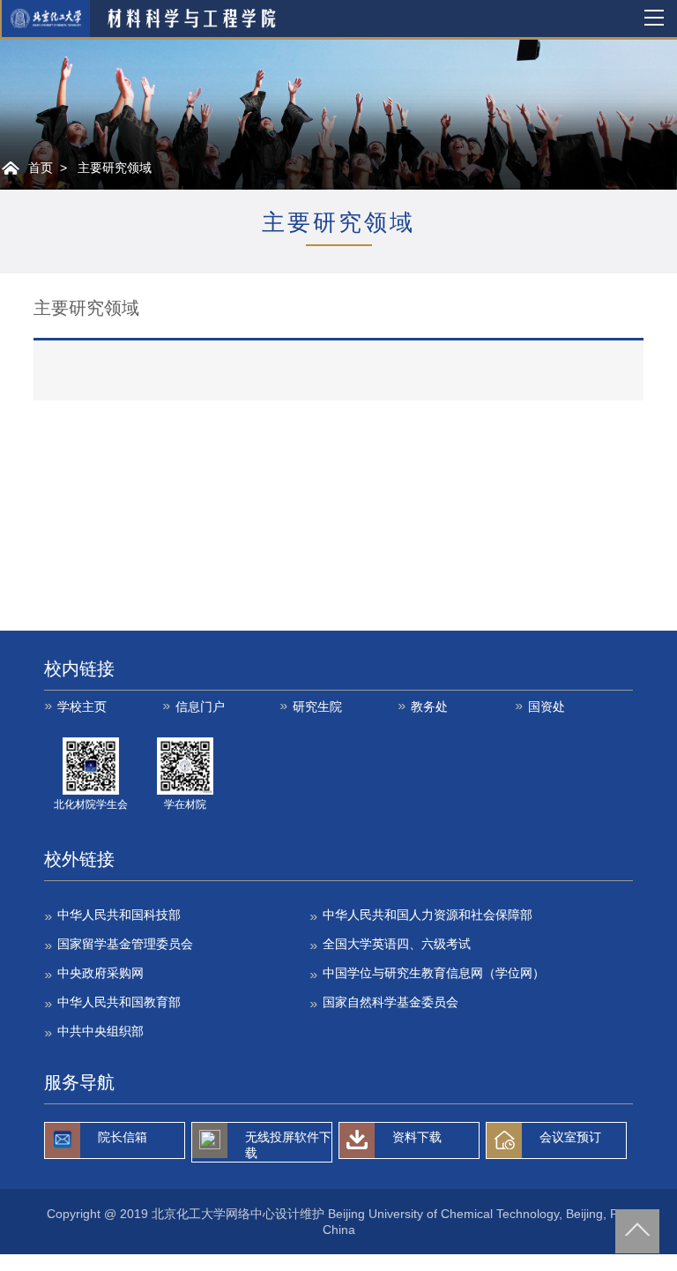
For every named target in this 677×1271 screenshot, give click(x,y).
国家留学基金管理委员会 (125, 944)
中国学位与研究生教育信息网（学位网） (434, 973)
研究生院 (317, 706)
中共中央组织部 (100, 1031)
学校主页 (82, 706)
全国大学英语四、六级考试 (397, 944)
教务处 (429, 706)
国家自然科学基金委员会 (390, 1002)
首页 (40, 168)
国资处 (546, 706)
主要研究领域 (115, 168)
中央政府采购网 (100, 973)
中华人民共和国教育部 (119, 1002)
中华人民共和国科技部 (119, 915)
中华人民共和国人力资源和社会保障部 (427, 915)
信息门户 (200, 706)
